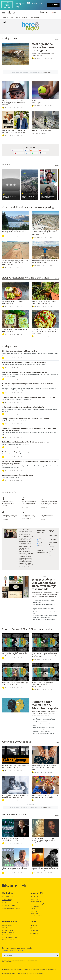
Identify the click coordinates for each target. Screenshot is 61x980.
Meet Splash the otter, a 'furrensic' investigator (43, 47)
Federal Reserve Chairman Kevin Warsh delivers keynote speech (25, 442)
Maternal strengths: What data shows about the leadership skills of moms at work (44, 767)
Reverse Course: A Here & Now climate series (27, 629)
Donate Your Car (7, 935)
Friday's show (9, 38)
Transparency (34, 906)
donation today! (47, 72)
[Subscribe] (57, 955)
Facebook (41, 540)
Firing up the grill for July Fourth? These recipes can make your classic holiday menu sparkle (45, 331)
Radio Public (52, 550)
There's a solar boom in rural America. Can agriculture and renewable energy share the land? (44, 654)
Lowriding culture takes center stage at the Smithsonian (43, 609)
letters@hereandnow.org (43, 552)
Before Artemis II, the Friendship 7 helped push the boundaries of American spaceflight (45, 616)
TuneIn (51, 556)
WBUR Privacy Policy (18, 969)
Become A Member (8, 932)
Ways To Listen (35, 17)
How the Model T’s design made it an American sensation (44, 605)
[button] (11, 184)
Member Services (7, 930)
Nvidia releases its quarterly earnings (16, 452)
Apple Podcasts (18, 150)
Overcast (34, 150)
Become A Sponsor (8, 940)
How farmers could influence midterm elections (19, 351)
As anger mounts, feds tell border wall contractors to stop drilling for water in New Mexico (44, 233)
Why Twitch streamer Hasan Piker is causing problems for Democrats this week (13, 102)
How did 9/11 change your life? (42, 130)
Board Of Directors (36, 901)
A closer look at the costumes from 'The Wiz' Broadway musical (43, 601)
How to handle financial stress (40, 721)
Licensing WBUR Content (38, 916)
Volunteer (5, 927)
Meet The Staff (25, 17)
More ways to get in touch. (11, 908)
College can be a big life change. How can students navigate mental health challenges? (45, 730)
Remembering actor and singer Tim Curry (17, 475)
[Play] (33, 58)
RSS (50, 552)
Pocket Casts (44, 150)
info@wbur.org (7, 900)
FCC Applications (35, 969)
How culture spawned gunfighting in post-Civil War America (24, 362)
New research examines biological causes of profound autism (24, 372)
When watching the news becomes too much (43, 733)
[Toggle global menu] (3, 13)
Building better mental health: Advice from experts (45, 705)
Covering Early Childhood (16, 742)
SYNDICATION (53, 535)
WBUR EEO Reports (52, 969)
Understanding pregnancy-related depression (44, 727)
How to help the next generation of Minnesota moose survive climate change (42, 684)
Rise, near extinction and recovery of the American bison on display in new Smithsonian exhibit (45, 620)
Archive (18, 17)
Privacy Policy (28, 973)
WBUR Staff (34, 911)
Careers (32, 908)
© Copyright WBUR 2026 (7, 969)
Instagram (41, 542)
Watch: (6, 164)
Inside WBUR (34, 899)
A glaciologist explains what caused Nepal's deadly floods (23, 407)
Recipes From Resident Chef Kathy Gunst (25, 278)
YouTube (40, 545)
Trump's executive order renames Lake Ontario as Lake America (25, 419)
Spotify (51, 554)
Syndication (27, 969)
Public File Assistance (7, 971)
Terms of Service (37, 973)
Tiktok (40, 543)
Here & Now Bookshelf (14, 814)
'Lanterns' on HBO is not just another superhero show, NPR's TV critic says (29, 397)
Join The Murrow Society (9, 937)
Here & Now (37, 58)
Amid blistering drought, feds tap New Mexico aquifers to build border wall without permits (15, 262)
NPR (27, 150)
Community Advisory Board (38, 904)
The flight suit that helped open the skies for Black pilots (45, 612)
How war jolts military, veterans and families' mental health (45, 724)
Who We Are (34, 896)
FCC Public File (43, 969)
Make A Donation (7, 925)
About (12, 17)
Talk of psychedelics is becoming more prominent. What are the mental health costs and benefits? (44, 718)
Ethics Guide (34, 913)
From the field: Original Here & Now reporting (28, 207)
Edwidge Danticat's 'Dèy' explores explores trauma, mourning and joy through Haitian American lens (43, 840)
